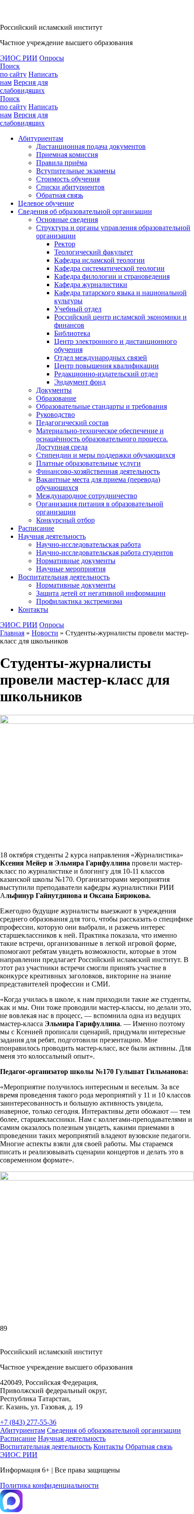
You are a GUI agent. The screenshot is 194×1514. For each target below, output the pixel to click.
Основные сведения (67, 219)
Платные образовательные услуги (88, 463)
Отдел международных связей (100, 357)
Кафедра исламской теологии (99, 260)
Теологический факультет (93, 252)
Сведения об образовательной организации (85, 211)
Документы (54, 390)
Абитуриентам (40, 138)
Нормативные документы (75, 561)
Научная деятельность (52, 536)
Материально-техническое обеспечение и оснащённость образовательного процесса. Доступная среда (102, 439)
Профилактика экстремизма (79, 601)
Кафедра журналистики (90, 284)
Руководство (55, 414)
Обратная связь (59, 195)
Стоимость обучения (68, 179)
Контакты (33, 609)
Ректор (64, 244)
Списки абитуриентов (70, 187)
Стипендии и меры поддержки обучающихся (105, 455)
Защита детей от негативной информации (101, 593)
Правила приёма (61, 163)
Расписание (36, 528)
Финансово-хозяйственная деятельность (98, 471)
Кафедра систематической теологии (109, 268)
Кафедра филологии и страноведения (112, 276)
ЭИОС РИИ (18, 58)
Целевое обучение (46, 203)
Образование (56, 398)
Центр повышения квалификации (106, 366)
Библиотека (72, 333)
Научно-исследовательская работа (88, 544)
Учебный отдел (78, 309)
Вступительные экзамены (75, 171)
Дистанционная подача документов (91, 146)
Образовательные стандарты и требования (101, 406)
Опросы (51, 58)
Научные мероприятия (71, 569)
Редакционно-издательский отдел (106, 374)
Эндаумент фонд (80, 382)
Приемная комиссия (67, 154)
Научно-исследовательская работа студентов (104, 552)
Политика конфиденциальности (49, 1485)
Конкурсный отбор (65, 520)
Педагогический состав (72, 422)
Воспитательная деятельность (64, 577)
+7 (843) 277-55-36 (28, 1422)
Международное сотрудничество (86, 496)
